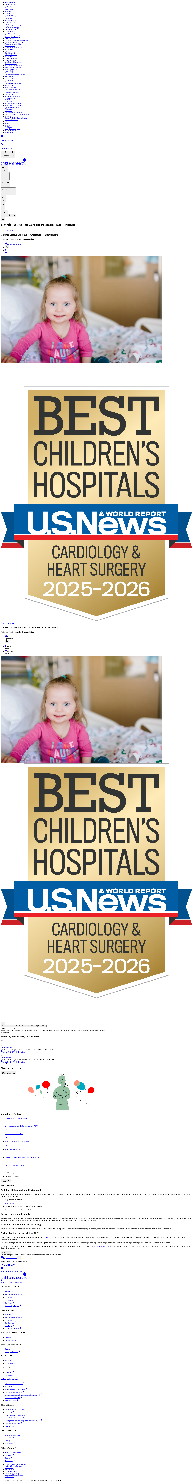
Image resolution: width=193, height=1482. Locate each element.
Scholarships (9, 116)
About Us (8, 1292)
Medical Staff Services (12, 87)
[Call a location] (7, 246)
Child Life (8, 51)
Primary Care (9, 10)
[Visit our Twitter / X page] (4, 1266)
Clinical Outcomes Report (13, 89)
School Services (10, 46)
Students (7, 125)
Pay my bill (8, 1386)
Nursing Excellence (11, 98)
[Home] (96, 161)
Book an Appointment (12, 17)
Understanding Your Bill (12, 58)
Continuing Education (12, 107)
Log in (7, 24)
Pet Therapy (9, 127)
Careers (7, 1337)
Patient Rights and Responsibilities (16, 1464)
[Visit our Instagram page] (7, 1266)
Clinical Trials (9, 94)
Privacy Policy (9, 1469)
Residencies (8, 111)
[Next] (3, 1023)
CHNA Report (9, 1477)
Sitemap (7, 1441)
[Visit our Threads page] (14, 1266)
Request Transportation (12, 82)
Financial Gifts (9, 132)
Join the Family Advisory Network (16, 75)
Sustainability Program (12, 1306)
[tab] (4, 1026)
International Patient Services (14, 1475)
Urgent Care (9, 6)
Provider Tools (9, 85)
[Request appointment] (6, 637)
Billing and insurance (9, 1379)
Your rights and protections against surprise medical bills (22, 1395)
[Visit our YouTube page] (9, 1266)
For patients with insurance (13, 65)
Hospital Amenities (11, 33)
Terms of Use (9, 1468)
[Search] (14, 215)
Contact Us (8, 1438)
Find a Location (10, 13)
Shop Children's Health (12, 1435)
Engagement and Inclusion (13, 1294)
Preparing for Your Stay (12, 35)
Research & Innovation (12, 93)
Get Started (8, 121)
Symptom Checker (11, 20)
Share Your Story (10, 73)
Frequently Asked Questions (14, 26)
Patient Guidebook (11, 31)
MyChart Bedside (10, 29)
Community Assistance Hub (14, 42)
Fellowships (8, 109)
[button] (96, 1309)
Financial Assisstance (11, 60)
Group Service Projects (12, 129)
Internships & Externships (13, 105)
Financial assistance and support (15, 1389)
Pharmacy (8, 11)
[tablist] (96, 1026)
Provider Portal (9, 78)
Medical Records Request (13, 67)
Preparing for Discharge (12, 37)
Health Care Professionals (13, 103)
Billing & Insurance (11, 55)
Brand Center (9, 1363)
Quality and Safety (11, 1471)
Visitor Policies (9, 38)
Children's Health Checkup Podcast (16, 118)
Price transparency (10, 1400)
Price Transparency (11, 64)
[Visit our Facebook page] (2, 1266)
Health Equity (9, 1297)
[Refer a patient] (6, 250)
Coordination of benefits (12, 1398)
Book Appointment (11, 2)
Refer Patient (9, 76)
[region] (96, 644)
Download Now (10, 22)
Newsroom (8, 1360)
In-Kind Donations (11, 130)
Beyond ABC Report (11, 120)
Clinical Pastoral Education (13, 112)
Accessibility (9, 1443)
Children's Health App (12, 28)
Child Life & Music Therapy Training (17, 114)
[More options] (19, 1257)
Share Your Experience (12, 69)
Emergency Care (10, 4)
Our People (8, 1303)
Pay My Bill (9, 56)
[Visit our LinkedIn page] (11, 1266)
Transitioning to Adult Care (13, 47)
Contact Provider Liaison (13, 84)
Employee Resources (11, 1340)
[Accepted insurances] (6, 253)
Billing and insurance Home (14, 1384)
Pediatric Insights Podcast (13, 100)
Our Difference (9, 1300)
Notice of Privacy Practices (13, 1466)
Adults (7, 123)
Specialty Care (9, 8)
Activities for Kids (10, 49)
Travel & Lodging (10, 53)
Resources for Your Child (13, 44)
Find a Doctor (9, 15)
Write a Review (10, 71)
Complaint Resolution (12, 1473)
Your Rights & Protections (13, 62)
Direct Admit (9, 80)
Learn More (8, 91)
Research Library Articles (13, 96)
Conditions (8, 19)
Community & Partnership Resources (16, 40)
